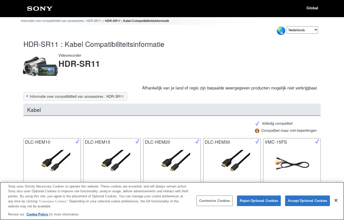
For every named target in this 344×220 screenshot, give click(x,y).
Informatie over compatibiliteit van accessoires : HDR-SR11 (61, 20)
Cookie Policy (37, 214)
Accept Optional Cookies (307, 201)
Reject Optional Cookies (259, 201)
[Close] (335, 200)
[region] (172, 201)
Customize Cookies (214, 201)
